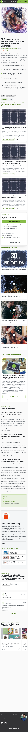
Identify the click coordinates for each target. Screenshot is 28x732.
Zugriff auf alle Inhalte (14, 221)
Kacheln (5, 99)
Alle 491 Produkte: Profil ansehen (8, 566)
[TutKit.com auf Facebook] (5, 723)
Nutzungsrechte (8, 505)
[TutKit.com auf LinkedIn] (2, 723)
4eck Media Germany (10, 50)
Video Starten (14, 396)
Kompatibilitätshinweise (10, 501)
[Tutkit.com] (1, 1)
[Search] (11, 1)
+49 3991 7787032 (13, 715)
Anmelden (4, 587)
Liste (11, 99)
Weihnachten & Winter (5, 48)
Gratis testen (23, 1)
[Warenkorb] (16, 2)
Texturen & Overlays (14, 48)
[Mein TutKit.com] (13, 2)
